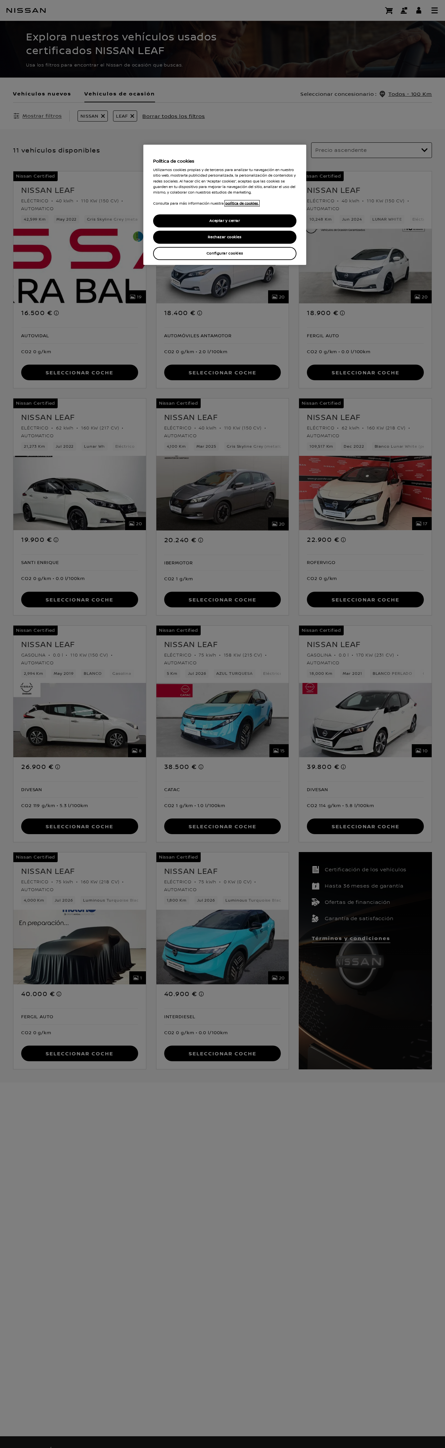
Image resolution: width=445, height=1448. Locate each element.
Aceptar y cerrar (224, 221)
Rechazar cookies (224, 237)
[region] (224, 205)
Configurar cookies (225, 253)
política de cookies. (242, 203)
